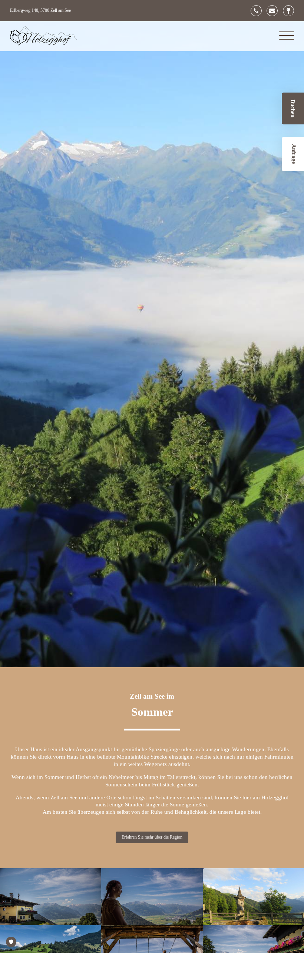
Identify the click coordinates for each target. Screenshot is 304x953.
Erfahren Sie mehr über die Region (152, 837)
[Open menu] (286, 35)
